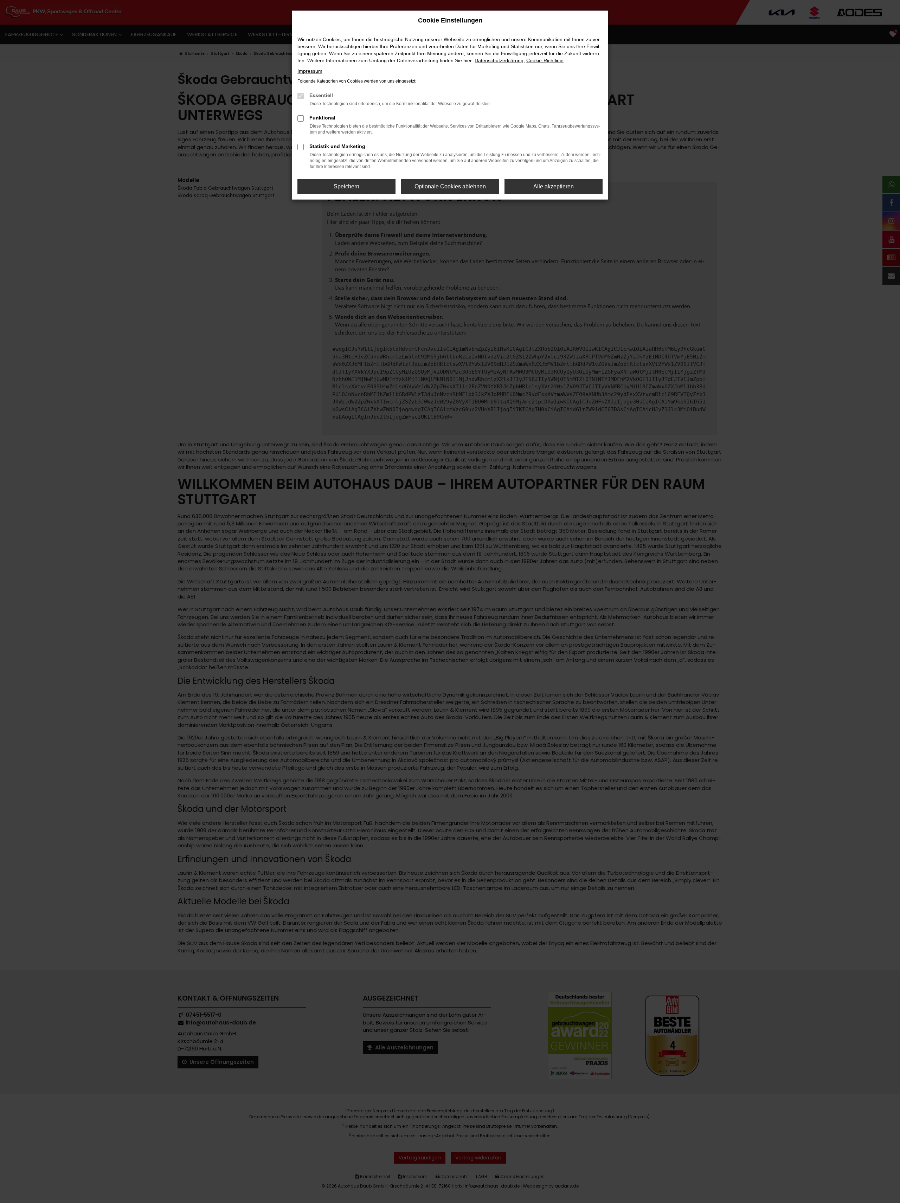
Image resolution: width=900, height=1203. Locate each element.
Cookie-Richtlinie (545, 60)
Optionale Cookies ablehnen (450, 186)
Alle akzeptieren (553, 186)
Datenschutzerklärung (499, 60)
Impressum (309, 71)
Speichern (346, 186)
